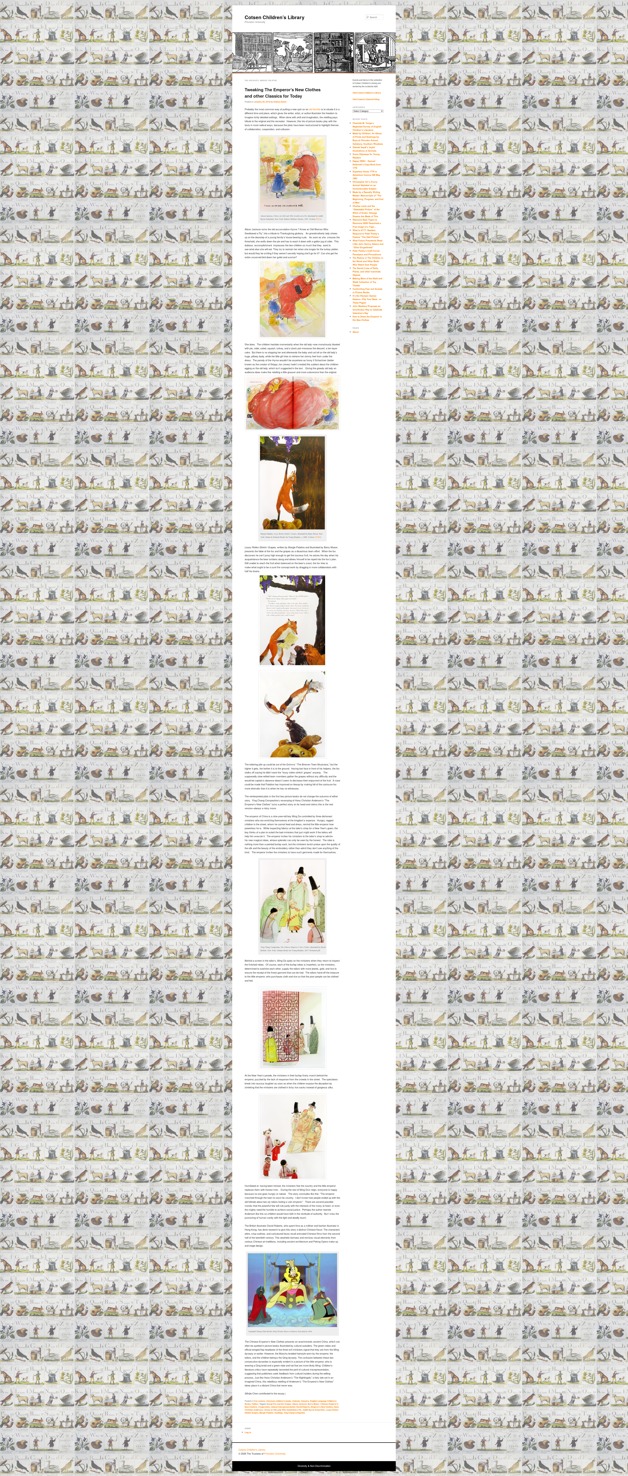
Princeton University (377, 1451)
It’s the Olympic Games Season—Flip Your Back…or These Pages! (367, 299)
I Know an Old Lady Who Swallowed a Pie (282, 1409)
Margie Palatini (266, 1412)
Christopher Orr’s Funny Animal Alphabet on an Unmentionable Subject (365, 185)
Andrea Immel (279, 101)
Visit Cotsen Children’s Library (367, 92)
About (356, 331)
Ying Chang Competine (294, 1412)
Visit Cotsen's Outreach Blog (366, 99)
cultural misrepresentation (283, 1406)
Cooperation (264, 1406)
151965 (318, 537)
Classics (305, 1400)
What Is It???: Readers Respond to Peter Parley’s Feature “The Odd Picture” (366, 234)
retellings (278, 1412)
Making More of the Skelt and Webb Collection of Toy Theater (367, 282)
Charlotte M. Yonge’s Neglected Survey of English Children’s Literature (367, 126)
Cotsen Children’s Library (275, 17)
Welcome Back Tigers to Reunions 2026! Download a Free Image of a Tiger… (367, 223)
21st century (259, 1400)
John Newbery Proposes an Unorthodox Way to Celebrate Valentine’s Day (367, 309)
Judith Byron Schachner (313, 1409)
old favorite (314, 109)
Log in (248, 1432)
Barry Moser (313, 1403)
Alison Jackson (299, 1403)
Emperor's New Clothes (322, 1406)
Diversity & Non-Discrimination (314, 1465)
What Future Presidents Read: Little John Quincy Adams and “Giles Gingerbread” (368, 244)
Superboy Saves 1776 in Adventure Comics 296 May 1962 (366, 175)
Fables (255, 1403)
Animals (296, 1400)
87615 (318, 219)
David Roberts (303, 1406)
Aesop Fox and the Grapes (279, 1403)
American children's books (278, 1400)
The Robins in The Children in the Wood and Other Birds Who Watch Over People (368, 261)
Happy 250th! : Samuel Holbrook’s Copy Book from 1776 (367, 164)
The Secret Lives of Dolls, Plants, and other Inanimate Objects (367, 271)
